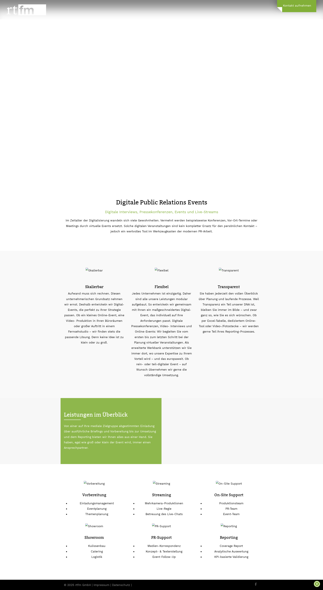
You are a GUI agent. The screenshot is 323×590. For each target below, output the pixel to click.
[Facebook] (255, 584)
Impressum (101, 585)
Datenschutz (121, 585)
